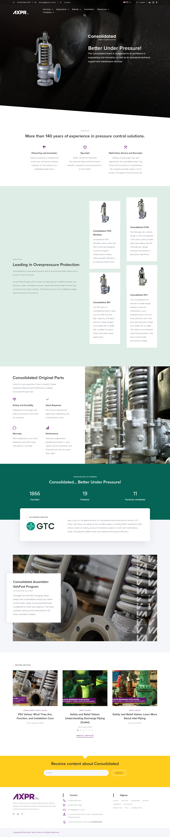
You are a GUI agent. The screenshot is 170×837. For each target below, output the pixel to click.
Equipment (61, 9)
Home (115, 800)
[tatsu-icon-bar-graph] (47, 427)
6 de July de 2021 (134, 723)
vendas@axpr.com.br (47, 2)
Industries (117, 804)
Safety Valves (41, 710)
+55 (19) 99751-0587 (74, 805)
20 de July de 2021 (85, 727)
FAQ (126, 808)
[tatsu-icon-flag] (44, 147)
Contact (67, 2)
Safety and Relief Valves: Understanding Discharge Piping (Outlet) (85, 718)
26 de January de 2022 (35, 723)
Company (47, 12)
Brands (75, 9)
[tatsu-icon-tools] (125, 147)
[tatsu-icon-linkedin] (150, 2)
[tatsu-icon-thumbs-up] (14, 427)
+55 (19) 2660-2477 (24, 2)
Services (47, 9)
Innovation (89, 9)
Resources (102, 9)
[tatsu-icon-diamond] (14, 399)
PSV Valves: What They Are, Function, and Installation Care (35, 716)
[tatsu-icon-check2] (47, 399)
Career (142, 2)
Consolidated (29, 710)
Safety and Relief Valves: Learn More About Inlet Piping (135, 716)
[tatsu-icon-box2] (85, 147)
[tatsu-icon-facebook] (156, 2)
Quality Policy (136, 808)
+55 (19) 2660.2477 (74, 800)
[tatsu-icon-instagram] (153, 2)
